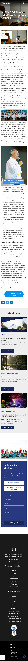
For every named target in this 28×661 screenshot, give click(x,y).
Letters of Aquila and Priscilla (9, 373)
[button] (3, 302)
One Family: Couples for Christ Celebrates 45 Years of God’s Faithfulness (13, 415)
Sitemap (9, 658)
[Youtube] (11, 647)
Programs (14, 584)
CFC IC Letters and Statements (9, 335)
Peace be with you (6, 377)
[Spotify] (14, 647)
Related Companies (14, 591)
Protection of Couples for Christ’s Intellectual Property (13, 339)
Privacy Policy (17, 658)
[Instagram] (14, 644)
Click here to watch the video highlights (14, 294)
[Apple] (11, 650)
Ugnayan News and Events (8, 411)
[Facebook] (11, 644)
